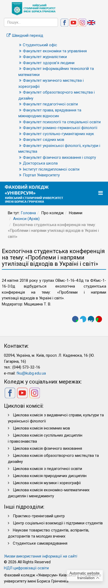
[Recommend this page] (99, 319)
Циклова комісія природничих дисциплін (50, 475)
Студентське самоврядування (40, 543)
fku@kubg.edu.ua (31, 373)
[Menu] (101, 193)
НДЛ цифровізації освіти (26, 568)
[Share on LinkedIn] (91, 319)
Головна (28, 213)
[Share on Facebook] (75, 319)
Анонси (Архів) (26, 218)
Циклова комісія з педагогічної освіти (47, 468)
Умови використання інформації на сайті (40, 556)
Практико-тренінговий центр (39, 516)
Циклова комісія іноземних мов (41, 428)
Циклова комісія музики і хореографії (47, 482)
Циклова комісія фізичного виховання (47, 448)
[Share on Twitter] (83, 319)
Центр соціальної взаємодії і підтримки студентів (58, 523)
